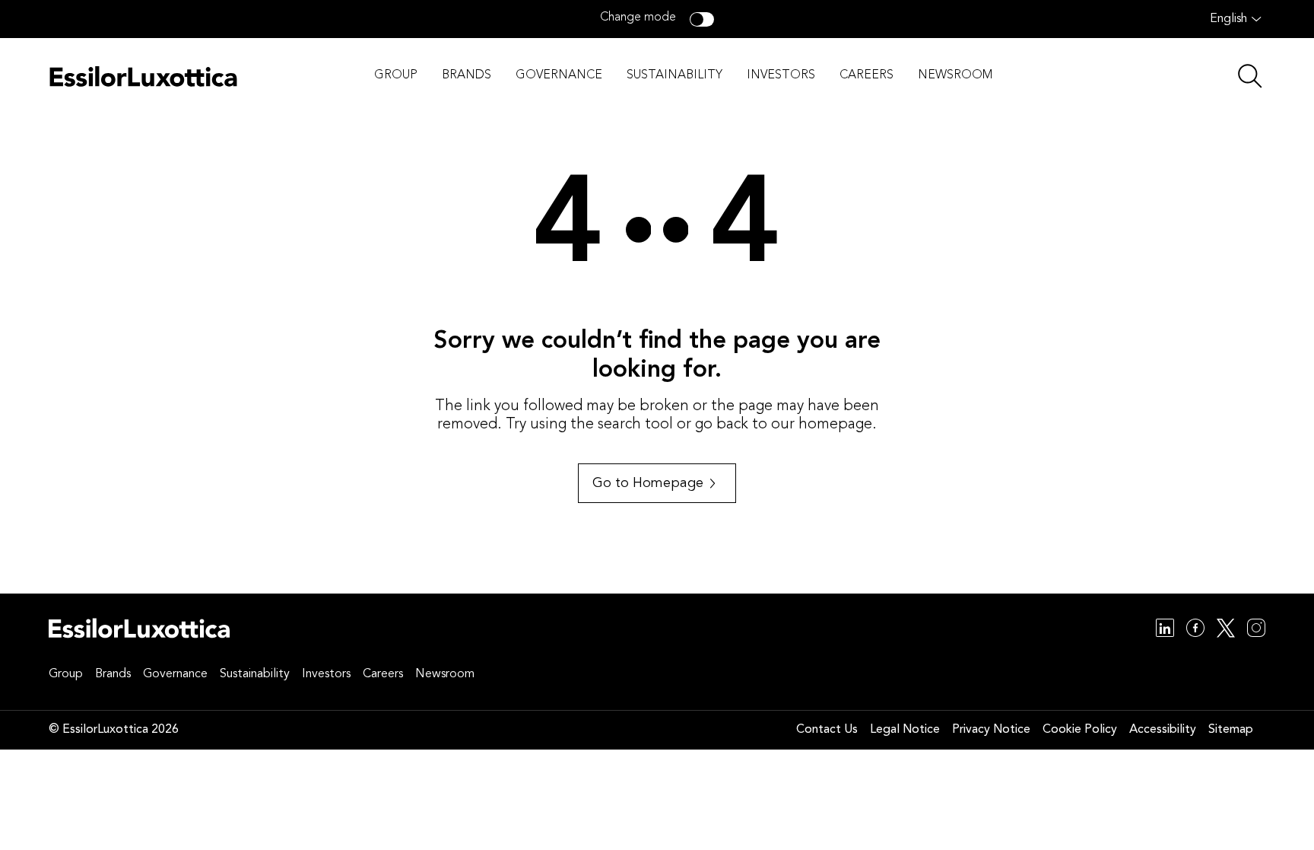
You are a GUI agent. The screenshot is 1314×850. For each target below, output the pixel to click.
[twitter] (1226, 630)
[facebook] (1195, 630)
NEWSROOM (955, 75)
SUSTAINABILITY (674, 75)
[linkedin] (1165, 630)
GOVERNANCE (559, 75)
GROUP (395, 75)
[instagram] (1256, 630)
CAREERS (866, 75)
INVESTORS (781, 75)
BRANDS (466, 75)
